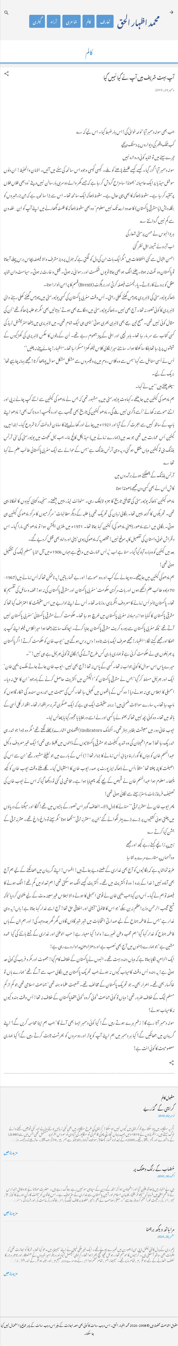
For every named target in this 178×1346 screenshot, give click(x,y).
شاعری (71, 21)
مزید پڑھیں (11, 1151)
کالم (88, 21)
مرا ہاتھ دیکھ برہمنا (160, 1228)
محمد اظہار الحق (138, 21)
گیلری (37, 21)
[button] (6, 73)
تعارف (105, 21)
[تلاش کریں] (6, 13)
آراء (54, 21)
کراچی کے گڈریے (158, 1108)
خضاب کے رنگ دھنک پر (153, 1168)
